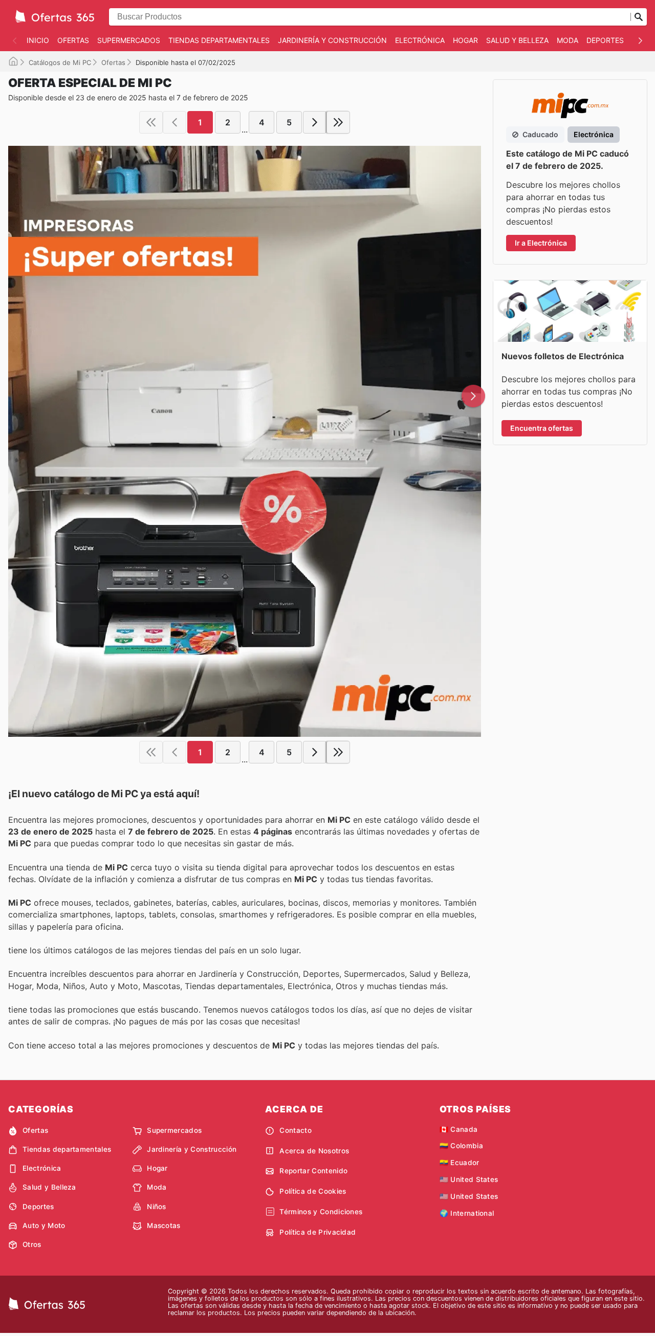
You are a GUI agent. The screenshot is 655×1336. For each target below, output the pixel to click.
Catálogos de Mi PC (60, 62)
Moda (567, 40)
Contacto (295, 1130)
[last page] (338, 122)
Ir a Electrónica (541, 242)
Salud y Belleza (517, 40)
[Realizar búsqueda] (638, 17)
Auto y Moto (44, 1225)
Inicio (38, 40)
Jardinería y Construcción (332, 40)
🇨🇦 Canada (459, 1129)
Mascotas (164, 1225)
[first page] (151, 122)
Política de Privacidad (317, 1232)
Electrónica (420, 40)
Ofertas (73, 40)
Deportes (605, 40)
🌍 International (467, 1213)
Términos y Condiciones (320, 1212)
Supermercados (128, 40)
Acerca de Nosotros (314, 1151)
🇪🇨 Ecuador (459, 1162)
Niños (156, 1206)
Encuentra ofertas (541, 428)
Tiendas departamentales (219, 40)
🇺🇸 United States (469, 1179)
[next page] (314, 122)
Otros (32, 1244)
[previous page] (174, 122)
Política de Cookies (312, 1191)
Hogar (465, 40)
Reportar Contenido (313, 1171)
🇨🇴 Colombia (461, 1146)
